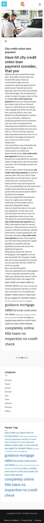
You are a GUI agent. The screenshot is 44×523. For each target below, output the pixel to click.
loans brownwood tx (11, 317)
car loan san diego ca (25, 317)
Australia (8, 392)
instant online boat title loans (28, 286)
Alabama (8, 403)
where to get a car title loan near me (25, 314)
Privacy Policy (27, 520)
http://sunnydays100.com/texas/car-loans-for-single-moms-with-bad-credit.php (20, 200)
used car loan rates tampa (18, 323)
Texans (7, 384)
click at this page (16, 137)
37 (17, 358)
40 (24, 358)
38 (19, 358)
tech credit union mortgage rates (24, 301)
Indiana (7, 411)
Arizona (7, 388)
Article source (24, 211)
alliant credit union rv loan (18, 294)
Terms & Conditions (11, 520)
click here (12, 241)
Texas (7, 399)
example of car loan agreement (22, 292)
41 (27, 358)
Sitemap (38, 520)
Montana (8, 380)
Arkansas (8, 407)
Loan (6, 395)
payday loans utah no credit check (20, 320)
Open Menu (4, 4)
